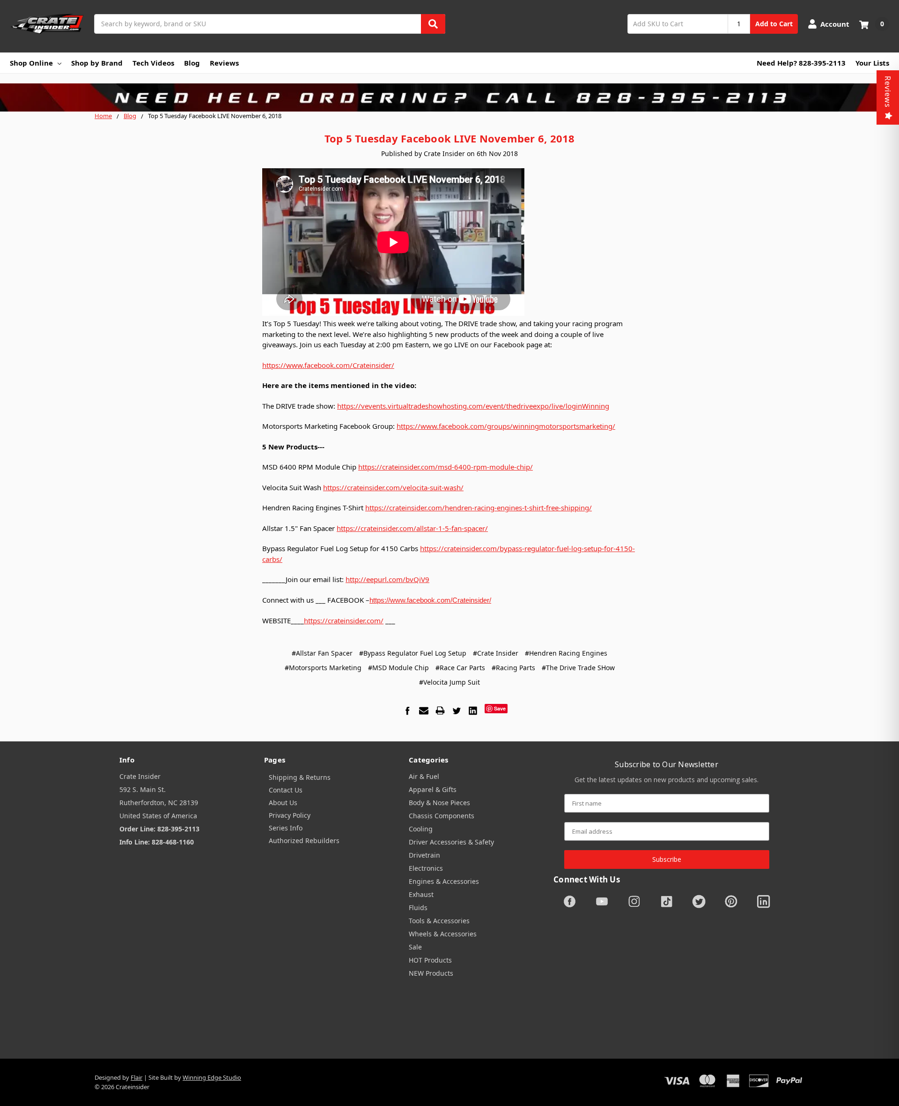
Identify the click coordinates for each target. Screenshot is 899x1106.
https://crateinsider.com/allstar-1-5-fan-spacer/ (412, 528)
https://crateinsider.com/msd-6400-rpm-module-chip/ (445, 466)
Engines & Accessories (444, 881)
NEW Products (431, 973)
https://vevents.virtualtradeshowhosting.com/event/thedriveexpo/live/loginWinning (473, 406)
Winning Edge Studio (212, 1077)
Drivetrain (424, 855)
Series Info (285, 827)
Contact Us (285, 789)
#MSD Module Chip (398, 667)
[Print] (440, 710)
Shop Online (31, 62)
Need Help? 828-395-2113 (801, 62)
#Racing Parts (513, 667)
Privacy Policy (289, 815)
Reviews (224, 62)
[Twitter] (456, 710)
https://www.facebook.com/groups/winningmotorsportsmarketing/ (506, 426)
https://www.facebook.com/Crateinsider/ (328, 365)
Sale (415, 946)
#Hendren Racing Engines (566, 653)
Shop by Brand (97, 62)
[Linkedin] (473, 710)
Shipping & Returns (300, 777)
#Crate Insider (495, 653)
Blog (192, 62)
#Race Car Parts (460, 667)
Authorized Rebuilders (304, 840)
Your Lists (872, 62)
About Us (283, 802)
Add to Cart (774, 23)
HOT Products (430, 960)
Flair (136, 1077)
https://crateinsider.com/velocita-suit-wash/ (393, 487)
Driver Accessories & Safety (451, 841)
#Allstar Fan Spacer (322, 653)
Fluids (418, 907)
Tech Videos (153, 62)
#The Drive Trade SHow (578, 667)
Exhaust (421, 894)
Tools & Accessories (439, 920)
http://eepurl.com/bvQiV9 (387, 579)
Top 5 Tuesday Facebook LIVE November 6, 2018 (449, 138)
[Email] (423, 710)
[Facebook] (407, 710)
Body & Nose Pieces (439, 802)
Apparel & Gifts (433, 789)
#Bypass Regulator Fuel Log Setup (412, 653)
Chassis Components (441, 815)
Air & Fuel (424, 776)
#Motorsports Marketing (323, 667)
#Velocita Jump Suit (449, 682)
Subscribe (666, 859)
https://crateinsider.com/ (343, 620)
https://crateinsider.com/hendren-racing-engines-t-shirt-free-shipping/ (478, 507)
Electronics (426, 868)
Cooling (421, 828)
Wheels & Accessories (443, 933)
